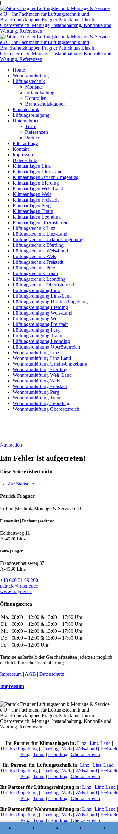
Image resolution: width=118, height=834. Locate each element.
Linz (81, 743)
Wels (67, 748)
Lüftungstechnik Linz (34, 228)
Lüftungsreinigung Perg (36, 330)
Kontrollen (36, 98)
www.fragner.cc (16, 591)
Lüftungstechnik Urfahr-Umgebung (48, 239)
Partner (32, 137)
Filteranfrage (25, 143)
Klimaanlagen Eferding (36, 183)
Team (30, 126)
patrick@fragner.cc (19, 585)
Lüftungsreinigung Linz (36, 290)
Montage (34, 86)
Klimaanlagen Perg (32, 205)
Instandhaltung (39, 92)
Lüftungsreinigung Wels (36, 318)
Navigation (11, 444)
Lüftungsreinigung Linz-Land (42, 296)
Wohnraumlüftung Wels (36, 380)
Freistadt (108, 748)
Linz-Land (100, 743)
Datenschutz (25, 160)
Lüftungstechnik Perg (34, 267)
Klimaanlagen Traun (33, 211)
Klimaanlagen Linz (32, 166)
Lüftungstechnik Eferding (38, 245)
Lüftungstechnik (29, 81)
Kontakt (21, 149)
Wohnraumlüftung (31, 75)
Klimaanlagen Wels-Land (38, 188)
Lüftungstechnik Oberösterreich (44, 284)
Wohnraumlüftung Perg (36, 392)
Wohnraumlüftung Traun (37, 397)
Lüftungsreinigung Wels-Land (42, 313)
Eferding (50, 748)
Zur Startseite (21, 483)
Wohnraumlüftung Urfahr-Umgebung (50, 363)
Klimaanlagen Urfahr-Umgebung (46, 177)
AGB (30, 674)
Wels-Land (86, 748)
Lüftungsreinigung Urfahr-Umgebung (50, 301)
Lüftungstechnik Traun (35, 273)
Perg (25, 754)
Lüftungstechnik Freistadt (38, 262)
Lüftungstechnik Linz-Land (40, 233)
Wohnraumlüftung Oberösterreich (46, 409)
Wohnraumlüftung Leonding (41, 403)
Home (19, 70)
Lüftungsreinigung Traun (37, 335)
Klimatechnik (26, 109)
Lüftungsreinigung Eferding (40, 307)
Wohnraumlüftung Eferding (40, 369)
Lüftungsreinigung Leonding (41, 341)
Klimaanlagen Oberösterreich (42, 222)
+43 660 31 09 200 (19, 580)
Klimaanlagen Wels (32, 194)
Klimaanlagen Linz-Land (38, 171)
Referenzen (36, 132)
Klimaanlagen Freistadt (36, 200)
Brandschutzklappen (45, 103)
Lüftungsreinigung (31, 115)
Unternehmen (26, 120)
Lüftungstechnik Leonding (39, 279)
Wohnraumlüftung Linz (36, 352)
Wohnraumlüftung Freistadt (40, 386)
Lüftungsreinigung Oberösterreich (46, 346)
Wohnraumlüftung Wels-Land (42, 375)
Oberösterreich (85, 754)
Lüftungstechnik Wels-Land (40, 250)
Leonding (57, 754)
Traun (39, 754)
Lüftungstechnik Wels (34, 256)
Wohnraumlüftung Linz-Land (42, 358)
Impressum (23, 154)
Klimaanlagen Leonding (37, 216)
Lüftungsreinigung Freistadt (40, 324)
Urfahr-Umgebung (19, 748)
